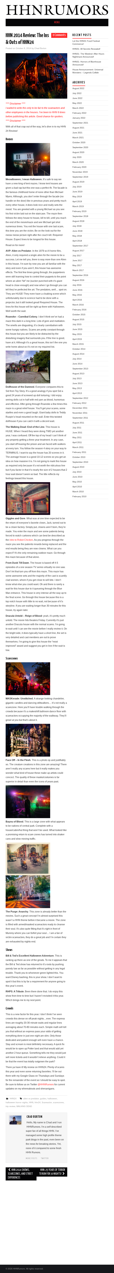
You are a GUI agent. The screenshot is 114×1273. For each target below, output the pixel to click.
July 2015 (76, 324)
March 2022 (78, 108)
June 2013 (77, 383)
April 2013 (77, 393)
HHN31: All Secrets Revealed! (86, 49)
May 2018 (77, 236)
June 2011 (77, 432)
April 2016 (77, 300)
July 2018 (76, 226)
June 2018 (77, 231)
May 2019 (77, 196)
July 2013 (76, 378)
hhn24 (38, 1102)
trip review (10, 1106)
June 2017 (77, 260)
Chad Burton (40, 48)
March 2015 (78, 344)
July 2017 (76, 255)
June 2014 (77, 364)
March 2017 (78, 270)
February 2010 (79, 496)
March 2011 (78, 447)
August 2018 (78, 221)
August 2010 (78, 467)
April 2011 (77, 442)
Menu (57, 22)
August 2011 (78, 423)
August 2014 (78, 354)
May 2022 (77, 103)
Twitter (45, 1158)
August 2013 (78, 373)
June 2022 (77, 98)
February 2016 (79, 309)
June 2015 (77, 329)
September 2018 (80, 216)
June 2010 (77, 477)
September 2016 (80, 275)
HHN (31, 1102)
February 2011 (79, 452)
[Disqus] (36, 1220)
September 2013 (80, 368)
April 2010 (77, 486)
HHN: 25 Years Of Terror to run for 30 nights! (52, 1172)
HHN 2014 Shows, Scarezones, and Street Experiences (20, 1174)
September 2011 (80, 418)
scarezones (58, 1102)
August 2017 (78, 250)
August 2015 (78, 319)
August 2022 (78, 88)
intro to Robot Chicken (21, 540)
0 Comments (59, 35)
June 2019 (77, 191)
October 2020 (78, 142)
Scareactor (47, 1102)
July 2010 (76, 472)
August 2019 (78, 182)
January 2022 (78, 118)
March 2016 (78, 304)
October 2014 (78, 349)
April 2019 (77, 201)
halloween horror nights (17, 1102)
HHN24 (13, 1098)
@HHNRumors (46, 1084)
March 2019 (78, 206)
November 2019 (80, 172)
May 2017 (77, 265)
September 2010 (80, 462)
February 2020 (79, 167)
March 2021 (78, 137)
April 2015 (77, 339)
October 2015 (78, 314)
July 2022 (76, 93)
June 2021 (77, 132)
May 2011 (77, 437)
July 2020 (76, 157)
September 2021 (80, 123)
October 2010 (78, 457)
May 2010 (77, 482)
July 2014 (76, 359)
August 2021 (78, 127)
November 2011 (79, 413)
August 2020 (78, 152)
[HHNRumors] (57, 9)
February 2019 (79, 211)
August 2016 (78, 280)
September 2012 (80, 398)
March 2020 (78, 162)
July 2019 (76, 186)
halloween (52, 1098)
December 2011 (79, 408)
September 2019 (80, 177)
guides (43, 1098)
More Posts (31, 1158)
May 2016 (77, 295)
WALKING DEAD (24, 1106)
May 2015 (77, 334)
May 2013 (77, 388)
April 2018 (77, 241)
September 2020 (80, 147)
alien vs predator (31, 1098)
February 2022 (79, 113)
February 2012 (79, 403)
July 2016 (76, 285)
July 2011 (76, 427)
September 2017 (80, 245)
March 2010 (78, 491)
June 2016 (77, 290)
